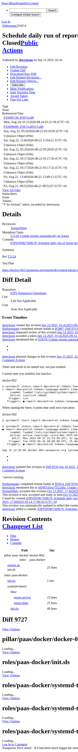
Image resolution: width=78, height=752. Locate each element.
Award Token (19, 96)
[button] (9, 3)
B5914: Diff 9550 (66, 484)
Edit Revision (18, 66)
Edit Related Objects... (24, 81)
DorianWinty (19, 228)
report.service (22, 597)
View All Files (11, 190)
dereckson (26, 60)
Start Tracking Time (22, 92)
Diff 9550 (52, 467)
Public (29, 42)
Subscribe (17, 84)
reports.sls (13, 565)
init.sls (11, 580)
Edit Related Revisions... (25, 77)
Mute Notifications (22, 88)
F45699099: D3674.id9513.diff (23, 126)
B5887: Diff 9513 (66, 328)
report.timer (21, 603)
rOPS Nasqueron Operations (28, 293)
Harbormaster (10, 328)
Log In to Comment (14, 744)
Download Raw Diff (23, 74)
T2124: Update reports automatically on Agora (39, 236)
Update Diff (17, 70)
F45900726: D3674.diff (19, 117)
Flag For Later (19, 99)
